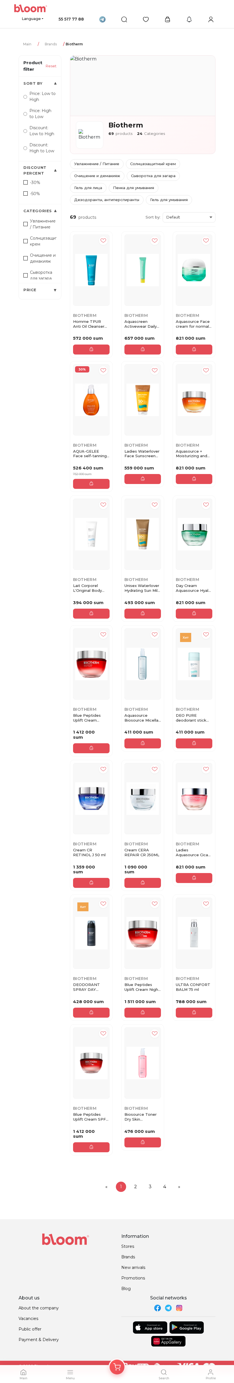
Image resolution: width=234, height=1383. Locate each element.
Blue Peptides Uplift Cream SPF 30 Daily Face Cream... (89, 1117)
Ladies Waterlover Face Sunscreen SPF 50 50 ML (142, 454)
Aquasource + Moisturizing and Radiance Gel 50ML (191, 454)
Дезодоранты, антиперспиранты (106, 199)
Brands (51, 44)
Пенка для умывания (133, 187)
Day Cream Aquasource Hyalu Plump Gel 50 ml (193, 588)
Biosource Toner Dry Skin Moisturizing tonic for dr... (141, 1117)
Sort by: (153, 217)
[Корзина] (117, 1367)
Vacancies (28, 1318)
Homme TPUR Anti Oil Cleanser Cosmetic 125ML (88, 324)
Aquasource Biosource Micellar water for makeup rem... (142, 718)
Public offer (30, 1329)
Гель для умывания (169, 199)
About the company (39, 1308)
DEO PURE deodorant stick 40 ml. (191, 718)
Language (31, 18)
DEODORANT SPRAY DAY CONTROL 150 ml (89, 987)
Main (27, 44)
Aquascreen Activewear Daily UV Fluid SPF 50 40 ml (140, 324)
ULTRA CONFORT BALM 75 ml (193, 987)
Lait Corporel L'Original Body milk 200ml (87, 588)
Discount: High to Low (41, 147)
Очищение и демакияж (97, 175)
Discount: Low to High (41, 130)
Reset (51, 66)
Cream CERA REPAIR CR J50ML (141, 852)
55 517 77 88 (71, 19)
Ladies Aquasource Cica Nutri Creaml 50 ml (193, 852)
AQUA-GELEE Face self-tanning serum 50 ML (90, 454)
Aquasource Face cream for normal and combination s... (193, 324)
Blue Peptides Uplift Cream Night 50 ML (142, 987)
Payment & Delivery (39, 1339)
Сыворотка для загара (153, 175)
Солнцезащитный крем (153, 163)
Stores (127, 1246)
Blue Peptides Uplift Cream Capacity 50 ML (87, 718)
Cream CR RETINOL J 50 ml (89, 852)
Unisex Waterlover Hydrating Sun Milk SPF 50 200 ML (142, 588)
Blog (126, 1288)
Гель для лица (88, 187)
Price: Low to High (42, 96)
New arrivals (133, 1267)
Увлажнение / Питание (96, 163)
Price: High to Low (40, 113)
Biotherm (84, 315)
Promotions (133, 1278)
